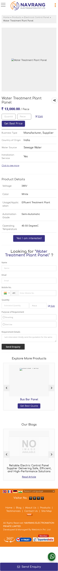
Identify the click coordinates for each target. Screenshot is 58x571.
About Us (30, 508)
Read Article (29, 477)
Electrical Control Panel (36, 17)
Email (4, 275)
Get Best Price (13, 123)
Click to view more (10, 166)
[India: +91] (6, 293)
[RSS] (29, 514)
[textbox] (24, 116)
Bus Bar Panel (29, 399)
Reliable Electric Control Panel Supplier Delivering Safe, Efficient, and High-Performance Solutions (29, 468)
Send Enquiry (31, 566)
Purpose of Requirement (13, 312)
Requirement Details (11, 332)
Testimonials (13, 511)
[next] (51, 388)
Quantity (5, 300)
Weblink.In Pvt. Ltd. (41, 530)
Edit (40, 116)
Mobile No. (7, 287)
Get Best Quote (29, 406)
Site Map (46, 511)
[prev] (6, 388)
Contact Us (31, 511)
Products (16, 17)
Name (4, 262)
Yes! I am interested (29, 238)
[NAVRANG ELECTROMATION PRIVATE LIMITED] (28, 6)
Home (6, 17)
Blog (18, 508)
